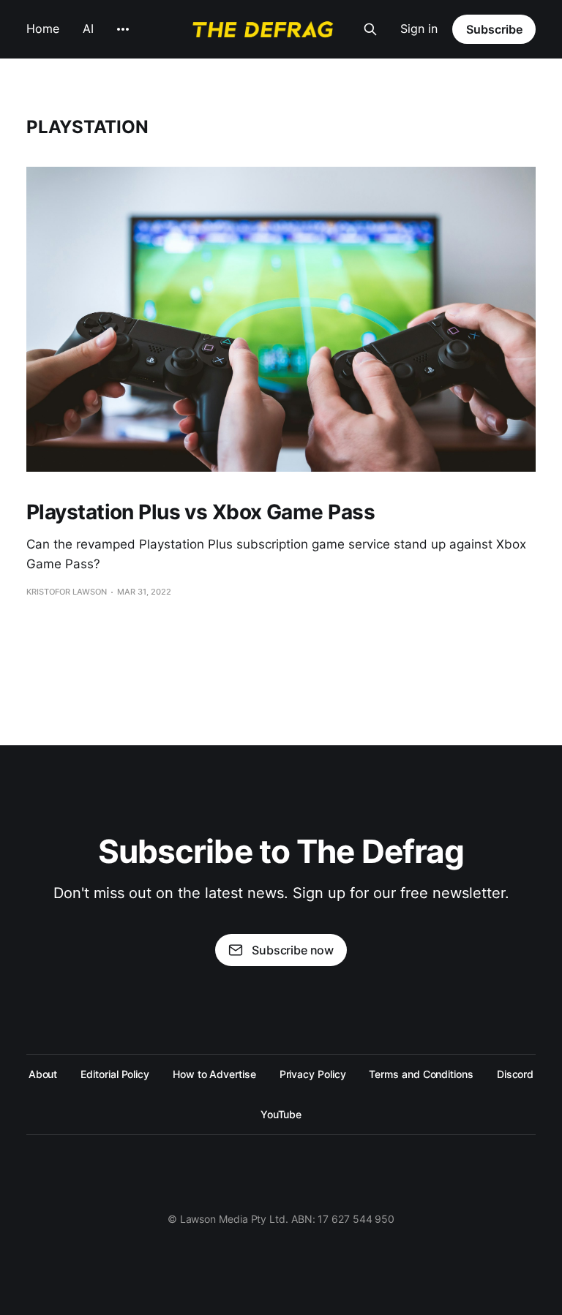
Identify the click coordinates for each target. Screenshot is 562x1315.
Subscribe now (293, 950)
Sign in (419, 28)
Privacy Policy (313, 1074)
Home (42, 28)
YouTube (281, 1114)
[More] (123, 29)
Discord (515, 1074)
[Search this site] (370, 29)
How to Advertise (214, 1074)
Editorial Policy (114, 1074)
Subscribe (494, 29)
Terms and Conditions (421, 1074)
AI (88, 28)
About (43, 1074)
